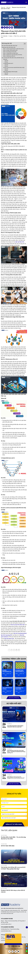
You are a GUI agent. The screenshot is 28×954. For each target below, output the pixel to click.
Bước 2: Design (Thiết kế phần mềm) (10, 50)
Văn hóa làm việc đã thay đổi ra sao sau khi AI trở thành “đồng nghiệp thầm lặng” (13, 868)
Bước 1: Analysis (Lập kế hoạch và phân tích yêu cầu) (13, 48)
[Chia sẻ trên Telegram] (12, 27)
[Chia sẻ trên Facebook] (2, 27)
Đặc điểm (6, 60)
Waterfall (5, 59)
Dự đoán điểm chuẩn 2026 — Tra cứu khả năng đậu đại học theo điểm (13, 838)
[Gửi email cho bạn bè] (7, 27)
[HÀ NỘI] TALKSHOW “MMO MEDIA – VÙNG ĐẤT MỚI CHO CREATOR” (15, 726)
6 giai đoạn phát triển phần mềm (8, 47)
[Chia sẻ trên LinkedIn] (9, 27)
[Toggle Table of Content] (24, 44)
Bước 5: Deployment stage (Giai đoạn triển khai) (12, 54)
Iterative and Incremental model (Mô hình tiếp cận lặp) (13, 67)
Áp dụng (6, 66)
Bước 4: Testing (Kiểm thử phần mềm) (10, 53)
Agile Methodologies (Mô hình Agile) (10, 71)
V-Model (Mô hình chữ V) (8, 63)
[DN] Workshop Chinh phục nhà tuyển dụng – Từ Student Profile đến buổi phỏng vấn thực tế (16, 751)
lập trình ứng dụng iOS (6, 635)
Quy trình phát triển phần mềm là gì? (9, 45)
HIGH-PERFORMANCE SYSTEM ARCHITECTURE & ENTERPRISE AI (7, 688)
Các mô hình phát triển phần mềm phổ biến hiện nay (13, 57)
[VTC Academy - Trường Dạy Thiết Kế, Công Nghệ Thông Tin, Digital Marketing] (7, 2)
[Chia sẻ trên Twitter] (4, 27)
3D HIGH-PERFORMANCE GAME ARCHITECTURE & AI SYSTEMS (7, 671)
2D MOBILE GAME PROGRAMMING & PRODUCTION (19, 671)
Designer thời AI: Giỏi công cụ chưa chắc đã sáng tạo (13, 891)
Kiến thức (8, 7)
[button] (26, 2)
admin (11, 36)
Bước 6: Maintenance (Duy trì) (9, 56)
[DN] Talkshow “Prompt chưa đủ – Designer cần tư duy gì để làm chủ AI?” (15, 777)
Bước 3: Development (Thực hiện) (9, 51)
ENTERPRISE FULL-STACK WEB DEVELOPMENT (19, 688)
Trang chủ (3, 7)
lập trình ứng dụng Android (20, 633)
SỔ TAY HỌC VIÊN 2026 (7, 846)
